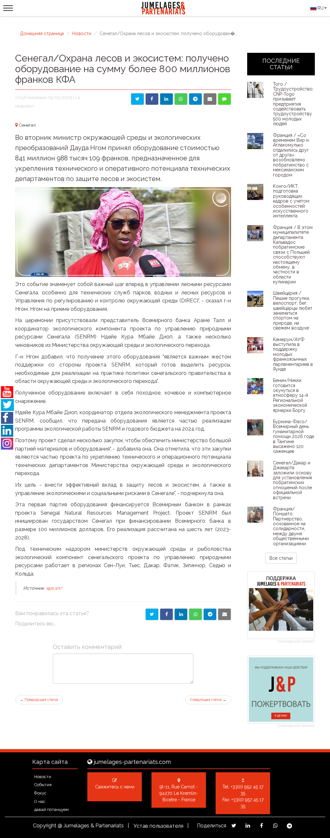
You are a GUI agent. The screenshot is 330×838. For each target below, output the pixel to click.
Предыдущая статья (39, 700)
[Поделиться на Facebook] (152, 99)
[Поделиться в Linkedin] (166, 99)
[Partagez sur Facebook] (261, 825)
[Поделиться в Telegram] (195, 99)
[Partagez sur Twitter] (234, 825)
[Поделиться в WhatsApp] (181, 99)
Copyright (44, 826)
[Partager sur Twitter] (152, 614)
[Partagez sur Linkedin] (247, 825)
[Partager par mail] (224, 614)
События (43, 784)
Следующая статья (208, 700)
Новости (81, 33)
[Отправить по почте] (210, 99)
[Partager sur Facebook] (166, 614)
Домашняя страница (42, 33)
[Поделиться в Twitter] (137, 99)
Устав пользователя (158, 826)
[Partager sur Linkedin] (181, 614)
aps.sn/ (54, 588)
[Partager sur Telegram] (210, 614)
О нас (39, 801)
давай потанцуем (51, 809)
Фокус (40, 793)
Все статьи (281, 558)
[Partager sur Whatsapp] (195, 614)
